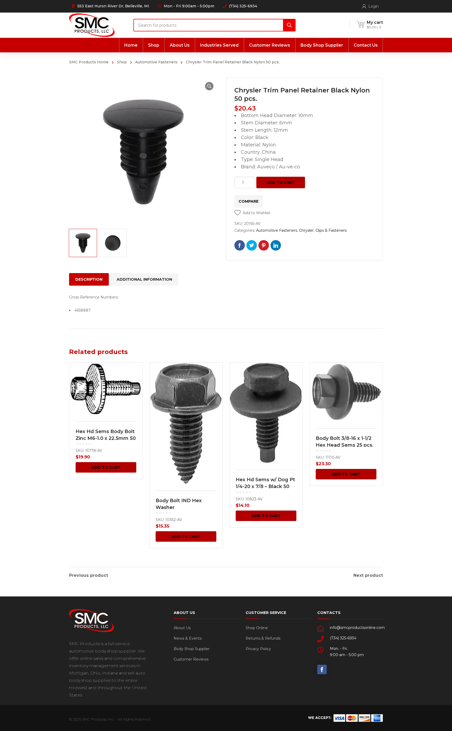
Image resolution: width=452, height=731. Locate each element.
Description (89, 279)
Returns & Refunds (263, 638)
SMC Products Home (89, 62)
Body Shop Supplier (192, 648)
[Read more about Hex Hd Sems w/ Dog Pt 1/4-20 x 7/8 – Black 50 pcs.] (266, 413)
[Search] (289, 25)
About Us (182, 627)
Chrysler (306, 230)
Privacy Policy (258, 648)
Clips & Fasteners (331, 230)
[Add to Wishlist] (135, 374)
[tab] (89, 279)
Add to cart (280, 182)
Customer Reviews (191, 659)
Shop (122, 62)
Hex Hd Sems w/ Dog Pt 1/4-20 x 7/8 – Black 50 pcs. (265, 486)
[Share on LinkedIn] (275, 245)
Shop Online (257, 627)
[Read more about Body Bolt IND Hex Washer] (186, 423)
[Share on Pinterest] (263, 245)
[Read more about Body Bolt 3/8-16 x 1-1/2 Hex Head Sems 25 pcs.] (346, 392)
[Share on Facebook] (239, 245)
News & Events (188, 638)
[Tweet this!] (251, 245)
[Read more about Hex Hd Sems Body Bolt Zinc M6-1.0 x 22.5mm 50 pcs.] (106, 389)
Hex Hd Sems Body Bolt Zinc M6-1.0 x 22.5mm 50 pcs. (106, 438)
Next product (368, 575)
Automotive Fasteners (156, 62)
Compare (248, 201)
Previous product (88, 575)
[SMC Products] (92, 25)
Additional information (144, 279)
